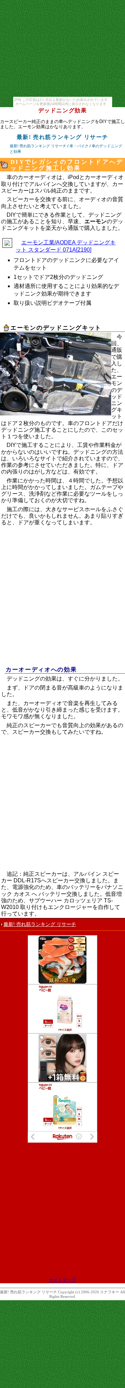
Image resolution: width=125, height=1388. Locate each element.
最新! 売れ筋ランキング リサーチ (39, 924)
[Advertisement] (62, 599)
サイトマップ (62, 1280)
